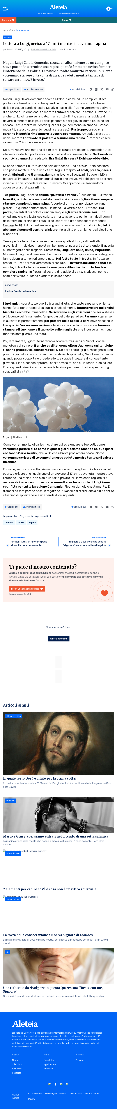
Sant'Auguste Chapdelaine (68, 13)
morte (21, 522)
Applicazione (50, 1064)
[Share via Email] (107, 89)
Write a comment (58, 638)
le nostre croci (23, 30)
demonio (10, 800)
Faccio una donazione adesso (25, 588)
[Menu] (19, 8)
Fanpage (8, 225)
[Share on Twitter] (102, 89)
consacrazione (13, 899)
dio (7, 952)
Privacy (31, 1099)
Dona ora (6, 20)
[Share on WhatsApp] (113, 89)
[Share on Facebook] (91, 89)
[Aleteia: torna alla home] (58, 7)
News (15, 1060)
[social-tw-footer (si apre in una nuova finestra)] (61, 1084)
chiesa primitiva (13, 716)
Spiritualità (8, 30)
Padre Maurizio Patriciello (43, 49)
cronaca (9, 522)
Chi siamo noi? (35, 1093)
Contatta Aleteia (91, 1093)
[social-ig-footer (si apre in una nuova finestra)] (67, 1084)
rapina (32, 522)
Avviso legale (50, 1093)
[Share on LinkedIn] (96, 89)
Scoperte (16, 1073)
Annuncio (48, 1068)
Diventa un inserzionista (70, 1093)
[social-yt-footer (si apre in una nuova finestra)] (49, 1084)
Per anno (80, 1060)
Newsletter (49, 1060)
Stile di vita (17, 1064)
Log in (68, 627)
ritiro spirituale (13, 853)
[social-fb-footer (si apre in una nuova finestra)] (55, 1084)
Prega (65, 20)
